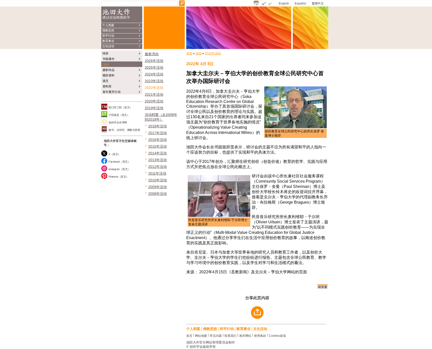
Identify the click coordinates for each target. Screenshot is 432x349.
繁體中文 (318, 3)
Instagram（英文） (119, 169)
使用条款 (260, 335)
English (284, 3)
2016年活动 (157, 140)
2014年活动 (157, 153)
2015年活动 (157, 146)
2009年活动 (157, 187)
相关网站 (245, 335)
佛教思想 (108, 30)
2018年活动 (157, 126)
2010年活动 (157, 180)
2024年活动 (154, 74)
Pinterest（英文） (118, 176)
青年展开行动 (111, 92)
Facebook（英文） (119, 161)
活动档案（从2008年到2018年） (161, 117)
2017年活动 (157, 133)
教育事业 (108, 41)
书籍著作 (108, 59)
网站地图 (201, 335)
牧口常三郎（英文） (120, 107)
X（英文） (114, 154)
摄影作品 (108, 70)
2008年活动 (157, 194)
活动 (105, 64)
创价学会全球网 (117, 122)
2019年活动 (154, 108)
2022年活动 (154, 88)
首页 (189, 53)
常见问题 (216, 335)
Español (300, 3)
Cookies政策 (277, 335)
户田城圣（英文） (119, 114)
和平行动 (108, 35)
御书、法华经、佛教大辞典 (124, 129)
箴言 (105, 81)
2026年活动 (154, 61)
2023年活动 (154, 81)
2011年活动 (157, 173)
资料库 (107, 86)
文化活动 (108, 46)
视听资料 (108, 75)
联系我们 (230, 335)
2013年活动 (157, 160)
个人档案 (108, 25)
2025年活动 (154, 67)
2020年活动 (154, 101)
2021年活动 (154, 94)
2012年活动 (157, 167)
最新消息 (152, 54)
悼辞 (105, 53)
